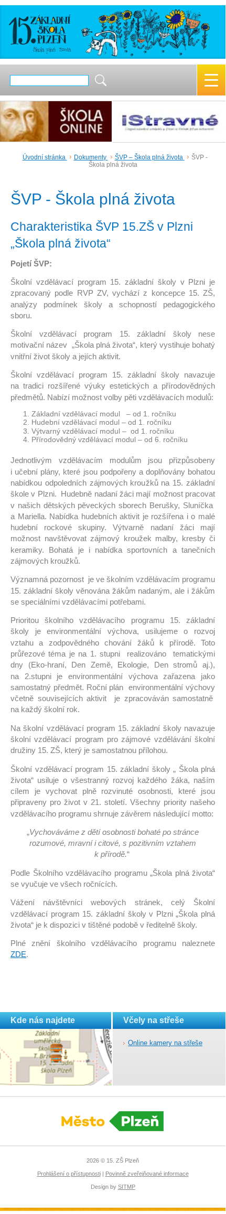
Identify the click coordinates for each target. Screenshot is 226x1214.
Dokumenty (91, 157)
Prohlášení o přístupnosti (69, 1173)
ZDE (18, 954)
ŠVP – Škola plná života (150, 157)
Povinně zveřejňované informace (147, 1173)
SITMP (126, 1187)
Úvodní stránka (45, 157)
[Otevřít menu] (211, 80)
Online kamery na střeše (165, 1043)
